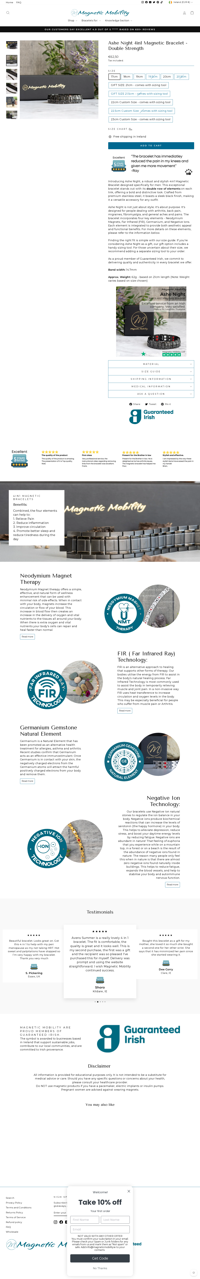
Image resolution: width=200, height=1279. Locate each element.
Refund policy (14, 1222)
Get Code (100, 1258)
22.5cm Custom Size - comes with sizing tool (141, 110)
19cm (139, 76)
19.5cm (153, 76)
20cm (167, 76)
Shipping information (151, 379)
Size (112, 71)
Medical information (151, 386)
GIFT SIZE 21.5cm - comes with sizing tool (139, 93)
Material (151, 364)
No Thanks (100, 1268)
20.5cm (182, 76)
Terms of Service (16, 1217)
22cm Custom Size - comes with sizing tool (140, 102)
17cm (114, 76)
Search (10, 1197)
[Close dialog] (129, 1191)
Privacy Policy (14, 1202)
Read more (27, 636)
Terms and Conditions (18, 1207)
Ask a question (151, 394)
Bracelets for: (90, 20)
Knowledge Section (117, 20)
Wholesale (12, 1231)
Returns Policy (14, 1212)
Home (9, 2)
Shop (71, 20)
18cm (126, 76)
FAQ (18, 2)
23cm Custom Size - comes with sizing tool (140, 119)
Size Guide (151, 371)
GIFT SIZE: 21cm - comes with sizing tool (138, 85)
